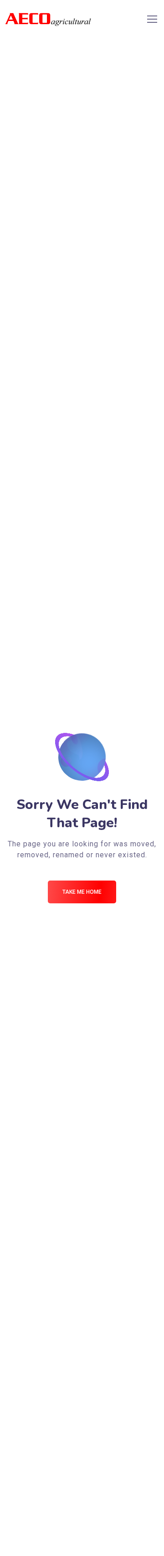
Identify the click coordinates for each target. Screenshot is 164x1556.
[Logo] (48, 18)
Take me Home (82, 892)
